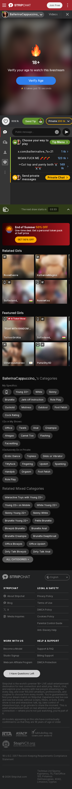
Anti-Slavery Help (47, 630)
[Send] (66, 132)
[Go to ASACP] (22, 734)
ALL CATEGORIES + (17, 559)
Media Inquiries (15, 616)
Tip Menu (58, 142)
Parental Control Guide (49, 623)
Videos (56, 14)
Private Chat (56, 177)
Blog (9, 603)
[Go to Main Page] (22, 5)
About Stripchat (16, 596)
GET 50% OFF (26, 239)
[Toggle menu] (4, 5)
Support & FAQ (45, 648)
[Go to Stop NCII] (24, 744)
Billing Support (45, 655)
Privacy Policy (45, 596)
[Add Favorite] (6, 121)
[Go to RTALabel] (7, 734)
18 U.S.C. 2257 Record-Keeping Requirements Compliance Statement (34, 758)
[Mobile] (7, 392)
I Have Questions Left (21, 673)
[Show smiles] (57, 132)
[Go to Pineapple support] (6, 744)
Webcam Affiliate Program (17, 662)
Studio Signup (11, 655)
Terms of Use (44, 603)
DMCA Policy (44, 609)
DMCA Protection (46, 662)
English (54, 577)
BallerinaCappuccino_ (19, 378)
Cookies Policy (45, 616)
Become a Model (12, 648)
